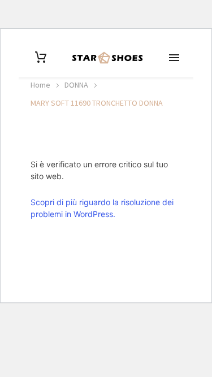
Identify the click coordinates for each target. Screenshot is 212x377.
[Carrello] (41, 57)
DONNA (76, 85)
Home (40, 85)
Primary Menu (174, 57)
